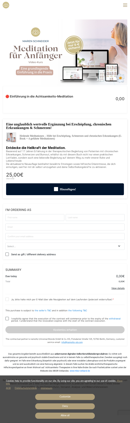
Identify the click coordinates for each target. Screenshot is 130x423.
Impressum (46, 388)
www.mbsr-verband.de (80, 371)
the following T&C (77, 310)
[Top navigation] (125, 5)
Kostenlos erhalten (65, 329)
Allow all (65, 415)
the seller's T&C (43, 310)
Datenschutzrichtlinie (26, 388)
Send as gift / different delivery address (33, 254)
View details (118, 288)
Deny (65, 406)
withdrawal (115, 318)
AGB (8, 388)
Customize (65, 397)
